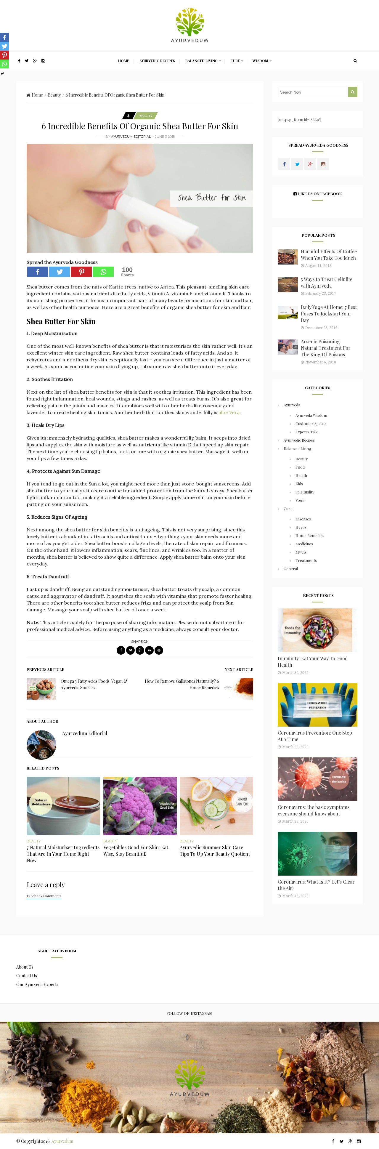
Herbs (301, 527)
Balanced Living (201, 60)
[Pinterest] (81, 272)
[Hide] (2, 73)
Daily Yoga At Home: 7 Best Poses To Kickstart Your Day (329, 313)
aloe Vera (229, 412)
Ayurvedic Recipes (157, 60)
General (291, 568)
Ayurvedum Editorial (131, 136)
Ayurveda (292, 404)
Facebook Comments (44, 895)
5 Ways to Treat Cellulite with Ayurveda (326, 282)
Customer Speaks (311, 423)
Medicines (304, 543)
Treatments (306, 560)
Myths (301, 552)
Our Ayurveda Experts (37, 984)
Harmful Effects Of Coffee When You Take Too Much (329, 254)
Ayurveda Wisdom (311, 415)
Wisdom (260, 60)
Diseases (303, 518)
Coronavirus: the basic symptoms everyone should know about (313, 810)
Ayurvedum (62, 1141)
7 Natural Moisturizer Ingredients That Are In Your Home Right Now (63, 853)
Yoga (300, 500)
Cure (235, 60)
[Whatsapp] (103, 272)
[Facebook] (37, 272)
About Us (24, 967)
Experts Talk (307, 431)
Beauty (54, 95)
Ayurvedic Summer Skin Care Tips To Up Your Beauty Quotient (215, 850)
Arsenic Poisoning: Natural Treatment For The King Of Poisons (326, 348)
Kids (299, 483)
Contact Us (26, 975)
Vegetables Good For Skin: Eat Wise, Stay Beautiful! (135, 850)
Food (300, 466)
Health (301, 475)
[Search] (355, 61)
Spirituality (305, 491)
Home (123, 60)
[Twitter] (59, 272)
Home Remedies (310, 535)
